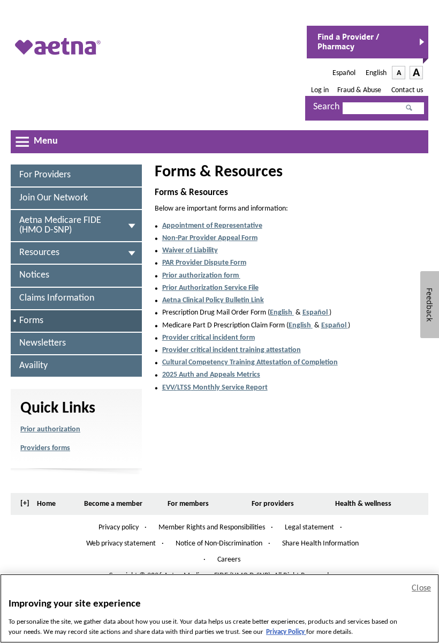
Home (46, 504)
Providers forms (45, 448)
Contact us (407, 90)
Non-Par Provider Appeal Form (210, 238)
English (376, 73)
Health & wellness (363, 504)
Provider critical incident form (208, 338)
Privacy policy (119, 528)
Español (344, 73)
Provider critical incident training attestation (231, 350)
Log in (320, 90)
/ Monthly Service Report (215, 388)
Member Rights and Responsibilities (211, 528)
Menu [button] (46, 141)
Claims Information (56, 298)
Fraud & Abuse (360, 90)
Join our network (53, 198)
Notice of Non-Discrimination (219, 544)
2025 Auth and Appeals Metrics (211, 375)
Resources (39, 252)
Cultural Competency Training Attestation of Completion (250, 362)
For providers (45, 175)
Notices (34, 275)
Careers (228, 560)
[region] (219, 608)
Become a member (113, 504)
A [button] (401, 74)
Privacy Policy (286, 632)
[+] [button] (24, 503)
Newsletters (42, 343)
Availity (33, 365)
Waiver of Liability (190, 250)
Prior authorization (50, 429)
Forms (33, 324)
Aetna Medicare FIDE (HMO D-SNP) (60, 225)
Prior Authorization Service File (210, 288)
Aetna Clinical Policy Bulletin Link (213, 300)
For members (188, 504)
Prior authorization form (201, 276)
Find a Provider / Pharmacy (348, 45)
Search (326, 106)
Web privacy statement (121, 544)
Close (421, 588)
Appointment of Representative (212, 226)
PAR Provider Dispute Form (204, 263)
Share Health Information (320, 544)
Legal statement (309, 528)
